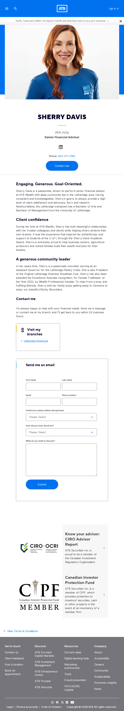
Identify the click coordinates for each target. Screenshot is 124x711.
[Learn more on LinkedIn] (60, 147)
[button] (6, 8)
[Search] (15, 8)
